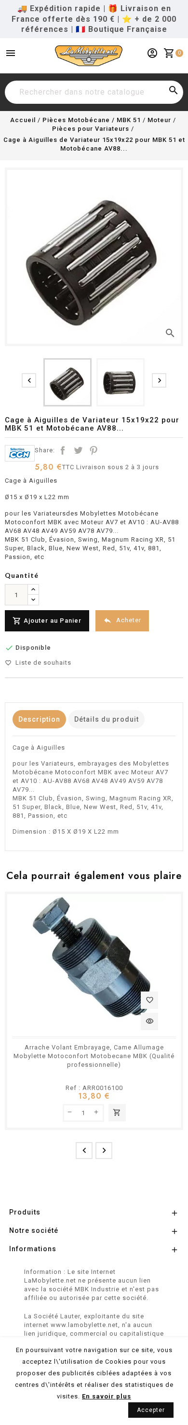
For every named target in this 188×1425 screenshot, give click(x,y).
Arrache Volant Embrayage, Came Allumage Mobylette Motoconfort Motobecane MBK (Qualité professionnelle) (94, 1056)
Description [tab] (39, 719)
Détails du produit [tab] (106, 719)
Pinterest (93, 450)
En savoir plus (106, 1396)
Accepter (151, 1410)
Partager (62, 450)
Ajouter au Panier (47, 620)
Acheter (122, 620)
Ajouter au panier (117, 1112)
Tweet (78, 450)
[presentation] (29, 380)
